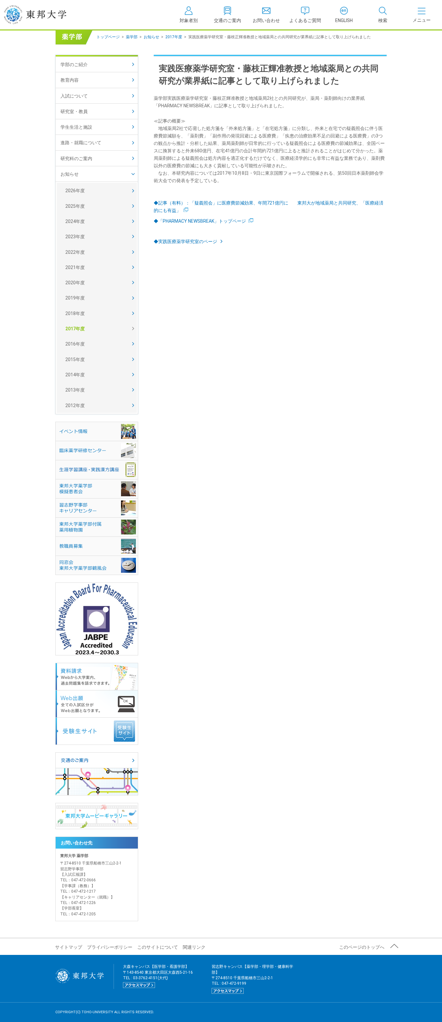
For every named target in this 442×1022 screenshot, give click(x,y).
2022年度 (75, 252)
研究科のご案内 (76, 158)
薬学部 (132, 37)
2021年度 (75, 267)
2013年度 (75, 390)
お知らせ (151, 37)
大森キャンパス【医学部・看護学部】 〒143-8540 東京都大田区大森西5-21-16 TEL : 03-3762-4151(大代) (158, 975)
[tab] (382, 14)
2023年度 (75, 236)
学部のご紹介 (74, 64)
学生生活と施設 (76, 127)
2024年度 (75, 221)
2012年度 (75, 405)
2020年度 (75, 282)
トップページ (108, 37)
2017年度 (173, 37)
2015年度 (75, 359)
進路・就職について (81, 142)
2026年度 (75, 190)
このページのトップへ (361, 947)
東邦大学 (42, 14)
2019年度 (75, 297)
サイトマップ (68, 947)
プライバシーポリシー (109, 947)
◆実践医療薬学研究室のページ (185, 241)
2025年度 (75, 206)
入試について (74, 96)
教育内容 (70, 80)
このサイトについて (157, 947)
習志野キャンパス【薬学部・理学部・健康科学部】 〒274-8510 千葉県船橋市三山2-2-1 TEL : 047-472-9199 (252, 978)
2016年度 (75, 344)
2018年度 (75, 313)
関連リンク (194, 947)
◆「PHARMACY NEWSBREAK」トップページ (200, 221)
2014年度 (75, 374)
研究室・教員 (74, 111)
